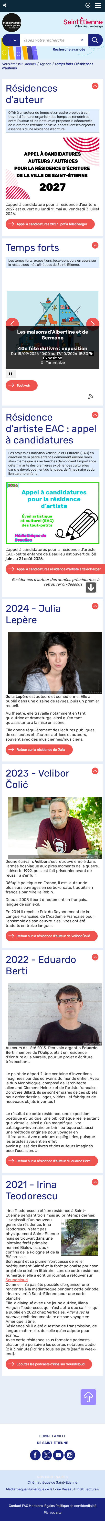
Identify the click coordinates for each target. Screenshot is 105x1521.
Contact (15, 1506)
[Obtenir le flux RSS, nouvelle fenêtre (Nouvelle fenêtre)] (91, 396)
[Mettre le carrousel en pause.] (11, 374)
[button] (5, 5)
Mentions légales (42, 1506)
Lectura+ (91, 1489)
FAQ (25, 1506)
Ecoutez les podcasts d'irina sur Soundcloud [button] (50, 1364)
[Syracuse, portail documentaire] (11, 22)
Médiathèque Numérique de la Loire (33, 1489)
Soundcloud (17, 1280)
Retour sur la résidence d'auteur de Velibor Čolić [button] (53, 936)
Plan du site (53, 1513)
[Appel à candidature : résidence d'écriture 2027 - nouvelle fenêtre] (52, 168)
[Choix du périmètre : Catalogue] (11, 40)
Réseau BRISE (73, 1489)
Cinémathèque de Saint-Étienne (52, 1482)
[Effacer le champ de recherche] (83, 40)
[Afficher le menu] (98, 5)
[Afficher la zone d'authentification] (89, 6)
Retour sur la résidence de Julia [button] (41, 750)
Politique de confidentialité (75, 1506)
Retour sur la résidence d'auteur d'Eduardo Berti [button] (53, 1161)
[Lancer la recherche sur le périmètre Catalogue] (95, 40)
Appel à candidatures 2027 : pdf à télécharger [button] (52, 224)
